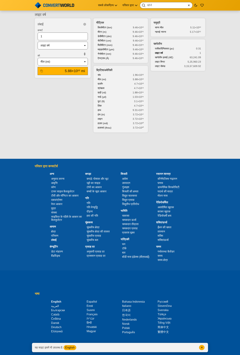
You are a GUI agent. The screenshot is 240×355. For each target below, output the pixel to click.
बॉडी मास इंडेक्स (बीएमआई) (135, 256)
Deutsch (56, 327)
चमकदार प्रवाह (130, 228)
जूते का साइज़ (93, 182)
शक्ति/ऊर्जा (163, 239)
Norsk (125, 323)
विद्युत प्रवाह (128, 199)
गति (88, 203)
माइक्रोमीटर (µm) (106, 49)
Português (128, 332)
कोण (53, 187)
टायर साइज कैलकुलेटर (62, 191)
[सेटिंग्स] (85, 24)
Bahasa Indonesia (133, 301)
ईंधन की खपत (164, 227)
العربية (55, 306)
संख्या (54, 212)
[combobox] (166, 5)
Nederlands (129, 319)
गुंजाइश (125, 187)
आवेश (125, 178)
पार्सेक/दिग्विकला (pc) (164, 48)
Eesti (90, 305)
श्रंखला (101, 88)
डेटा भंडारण (57, 251)
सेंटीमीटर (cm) (104, 40)
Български (58, 310)
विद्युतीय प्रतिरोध (130, 204)
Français (92, 314)
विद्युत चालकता (129, 195)
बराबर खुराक (164, 211)
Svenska (163, 310)
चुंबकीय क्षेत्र (93, 227)
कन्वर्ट (40, 30)
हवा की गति (92, 215)
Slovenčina (165, 305)
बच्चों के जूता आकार (96, 191)
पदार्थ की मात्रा (165, 191)
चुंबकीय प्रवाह (94, 235)
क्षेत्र (53, 231)
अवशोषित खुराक (166, 207)
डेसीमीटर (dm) (105, 36)
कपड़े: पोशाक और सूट (98, 178)
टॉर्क (124, 248)
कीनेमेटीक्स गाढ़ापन (167, 178)
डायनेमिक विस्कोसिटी (168, 187)
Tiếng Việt (164, 322)
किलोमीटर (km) (105, 27)
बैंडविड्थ (55, 255)
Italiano (126, 305)
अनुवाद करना (57, 178)
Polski (126, 328)
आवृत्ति (54, 182)
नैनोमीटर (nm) (104, 53)
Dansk (55, 322)
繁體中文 (163, 331)
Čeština (56, 318)
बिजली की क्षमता (130, 191)
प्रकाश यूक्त (128, 232)
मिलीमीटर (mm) (105, 45)
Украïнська (164, 318)
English (70, 347)
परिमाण (54, 235)
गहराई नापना (160, 31)
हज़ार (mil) (103, 123)
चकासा (125, 215)
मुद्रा (53, 208)
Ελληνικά (57, 331)
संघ (99, 74)
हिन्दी (89, 322)
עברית (90, 318)
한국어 (126, 315)
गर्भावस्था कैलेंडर (166, 251)
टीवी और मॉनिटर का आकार (65, 195)
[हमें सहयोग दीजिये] (202, 5)
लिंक (100, 105)
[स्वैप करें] (85, 54)
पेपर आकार (56, 204)
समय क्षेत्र (163, 259)
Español (92, 301)
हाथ (99, 110)
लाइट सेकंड (160, 66)
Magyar (91, 331)
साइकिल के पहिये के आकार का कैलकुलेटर (66, 218)
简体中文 (163, 327)
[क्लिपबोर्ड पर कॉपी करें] (41, 71)
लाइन (100, 118)
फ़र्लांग (100, 83)
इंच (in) (101, 114)
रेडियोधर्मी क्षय (164, 215)
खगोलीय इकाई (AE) (164, 57)
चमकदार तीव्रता (130, 224)
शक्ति (160, 235)
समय (160, 255)
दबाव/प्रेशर (56, 199)
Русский (163, 301)
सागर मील (159, 27)
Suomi (91, 310)
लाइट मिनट (160, 61)
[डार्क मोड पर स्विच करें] (196, 5)
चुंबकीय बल (92, 239)
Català (55, 314)
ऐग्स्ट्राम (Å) (103, 58)
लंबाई (53, 239)
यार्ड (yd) (102, 96)
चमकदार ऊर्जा (129, 219)
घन (123, 244)
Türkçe (162, 314)
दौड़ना (90, 211)
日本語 (126, 310)
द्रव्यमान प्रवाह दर (96, 255)
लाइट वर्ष (159, 53)
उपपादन (126, 182)
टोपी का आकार (94, 187)
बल (123, 252)
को (39, 55)
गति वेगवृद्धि (92, 207)
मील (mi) (102, 79)
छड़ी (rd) (102, 92)
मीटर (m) (102, 31)
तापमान (161, 231)
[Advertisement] (120, 146)
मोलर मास (163, 195)
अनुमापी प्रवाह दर (96, 251)
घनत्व (160, 182)
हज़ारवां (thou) (104, 127)
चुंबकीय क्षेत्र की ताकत (98, 231)
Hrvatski (92, 326)
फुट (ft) (101, 101)
